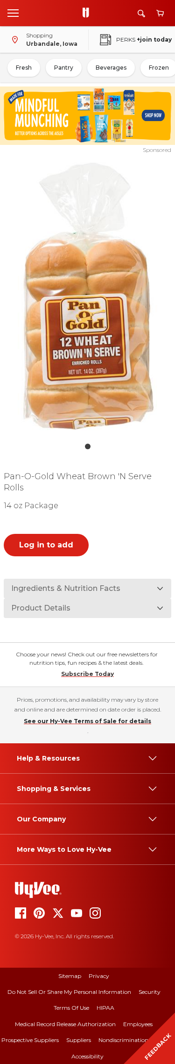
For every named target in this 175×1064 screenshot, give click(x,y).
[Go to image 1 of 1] (88, 446)
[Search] (141, 13)
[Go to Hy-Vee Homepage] (88, 13)
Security (150, 991)
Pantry (63, 67)
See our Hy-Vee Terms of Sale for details (87, 721)
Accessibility (87, 1056)
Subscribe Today (87, 673)
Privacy (99, 975)
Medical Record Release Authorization (65, 1024)
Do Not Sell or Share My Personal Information (69, 991)
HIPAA (105, 1007)
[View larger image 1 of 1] (88, 295)
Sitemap (69, 975)
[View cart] (160, 13)
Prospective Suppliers (30, 1039)
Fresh (24, 67)
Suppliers (78, 1039)
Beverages (111, 67)
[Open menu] (13, 12)
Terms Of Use (71, 1007)
